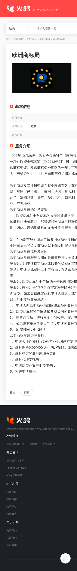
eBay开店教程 (14, 475)
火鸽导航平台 (50, 444)
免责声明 (11, 545)
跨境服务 (11, 513)
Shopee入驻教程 (16, 468)
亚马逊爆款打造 (15, 444)
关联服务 (32, 39)
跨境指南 (11, 499)
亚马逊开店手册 (15, 460)
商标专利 (45, 39)
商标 (26, 392)
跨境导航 (18, 39)
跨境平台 (11, 506)
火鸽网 (33, 444)
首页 (8, 39)
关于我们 (11, 530)
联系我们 (11, 537)
